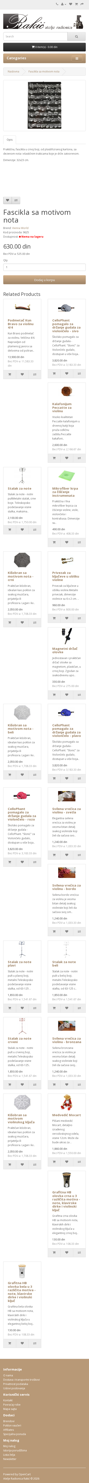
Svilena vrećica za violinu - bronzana (66, 1040)
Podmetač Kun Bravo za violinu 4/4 (20, 323)
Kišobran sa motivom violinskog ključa (21, 1118)
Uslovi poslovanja (14, 1388)
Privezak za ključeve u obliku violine (65, 576)
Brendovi (8, 1421)
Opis (10, 139)
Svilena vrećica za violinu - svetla (66, 810)
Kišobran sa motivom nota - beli (20, 728)
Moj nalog (9, 1446)
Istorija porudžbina (15, 1450)
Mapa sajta (10, 1409)
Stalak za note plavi (19, 964)
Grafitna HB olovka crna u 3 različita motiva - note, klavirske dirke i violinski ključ (66, 1201)
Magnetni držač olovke (65, 650)
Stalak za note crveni (19, 1040)
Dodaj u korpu (44, 280)
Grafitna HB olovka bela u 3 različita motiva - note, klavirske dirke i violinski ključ (22, 1292)
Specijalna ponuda (14, 1434)
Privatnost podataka (15, 1384)
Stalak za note (19, 488)
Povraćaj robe (12, 1404)
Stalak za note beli (64, 964)
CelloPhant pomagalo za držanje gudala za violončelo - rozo (22, 814)
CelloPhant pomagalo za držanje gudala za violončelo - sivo (66, 325)
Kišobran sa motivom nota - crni (20, 576)
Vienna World (20, 228)
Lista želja (9, 1455)
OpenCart (25, 1474)
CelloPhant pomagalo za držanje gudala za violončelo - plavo (66, 730)
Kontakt (8, 1400)
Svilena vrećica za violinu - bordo (66, 887)
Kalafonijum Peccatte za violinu (62, 407)
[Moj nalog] (63, 4)
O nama (8, 1375)
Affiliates (8, 1430)
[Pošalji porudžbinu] (82, 4)
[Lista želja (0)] (70, 4)
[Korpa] (76, 4)
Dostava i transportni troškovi (21, 1380)
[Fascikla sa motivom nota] (44, 105)
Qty (5, 260)
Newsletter (9, 1459)
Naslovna (13, 71)
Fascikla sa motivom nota (44, 71)
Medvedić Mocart (66, 1115)
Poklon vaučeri (12, 1425)
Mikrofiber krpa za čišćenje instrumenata (65, 492)
